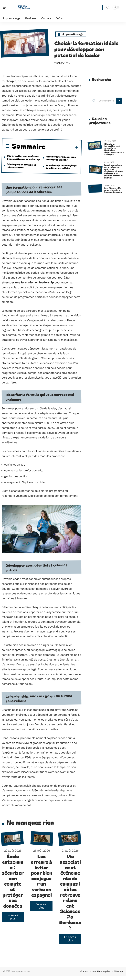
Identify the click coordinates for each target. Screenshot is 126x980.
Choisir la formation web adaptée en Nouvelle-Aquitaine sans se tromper (114, 149)
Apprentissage (73, 34)
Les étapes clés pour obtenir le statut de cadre (113, 190)
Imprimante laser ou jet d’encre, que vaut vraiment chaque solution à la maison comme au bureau (113, 171)
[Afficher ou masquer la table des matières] (62, 147)
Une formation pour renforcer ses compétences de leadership (23, 157)
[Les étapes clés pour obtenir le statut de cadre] (95, 188)
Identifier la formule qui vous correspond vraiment (61, 158)
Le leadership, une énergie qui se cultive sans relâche (61, 166)
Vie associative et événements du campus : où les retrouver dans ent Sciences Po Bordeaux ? (70, 892)
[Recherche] (108, 7)
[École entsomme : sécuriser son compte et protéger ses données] (12, 838)
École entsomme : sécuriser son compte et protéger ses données (13, 881)
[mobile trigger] (6, 7)
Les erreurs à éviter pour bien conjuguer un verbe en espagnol (41, 875)
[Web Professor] (23, 7)
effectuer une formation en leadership (28, 282)
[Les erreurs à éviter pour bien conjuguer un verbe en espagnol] (41, 838)
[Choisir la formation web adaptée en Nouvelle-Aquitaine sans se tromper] (94, 145)
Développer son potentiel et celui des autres (21, 166)
